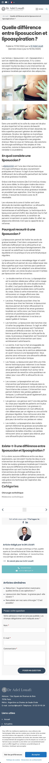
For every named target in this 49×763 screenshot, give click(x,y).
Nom (6, 625)
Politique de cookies (13, 760)
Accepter (36, 755)
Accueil (5, 16)
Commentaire (10, 649)
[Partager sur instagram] (26, 522)
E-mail (7, 638)
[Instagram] (3, 2)
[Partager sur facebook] (23, 522)
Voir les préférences (13, 755)
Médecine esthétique (12, 497)
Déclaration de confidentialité (31, 760)
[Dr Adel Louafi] (12, 9)
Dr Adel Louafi (37, 46)
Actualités (8, 724)
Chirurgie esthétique (12, 493)
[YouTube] (6, 2)
